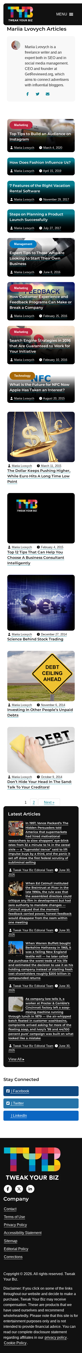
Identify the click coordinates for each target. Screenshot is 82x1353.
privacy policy (56, 1337)
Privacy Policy (15, 1225)
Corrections (13, 1257)
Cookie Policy (15, 1343)
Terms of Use (14, 1217)
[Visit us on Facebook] (7, 1188)
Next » (49, 802)
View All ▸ (16, 1060)
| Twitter (17, 1103)
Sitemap (10, 1241)
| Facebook (19, 1091)
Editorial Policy (16, 1249)
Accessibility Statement (22, 1233)
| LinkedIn (18, 1116)
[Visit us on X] (19, 1188)
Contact (10, 1209)
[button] (61, 14)
